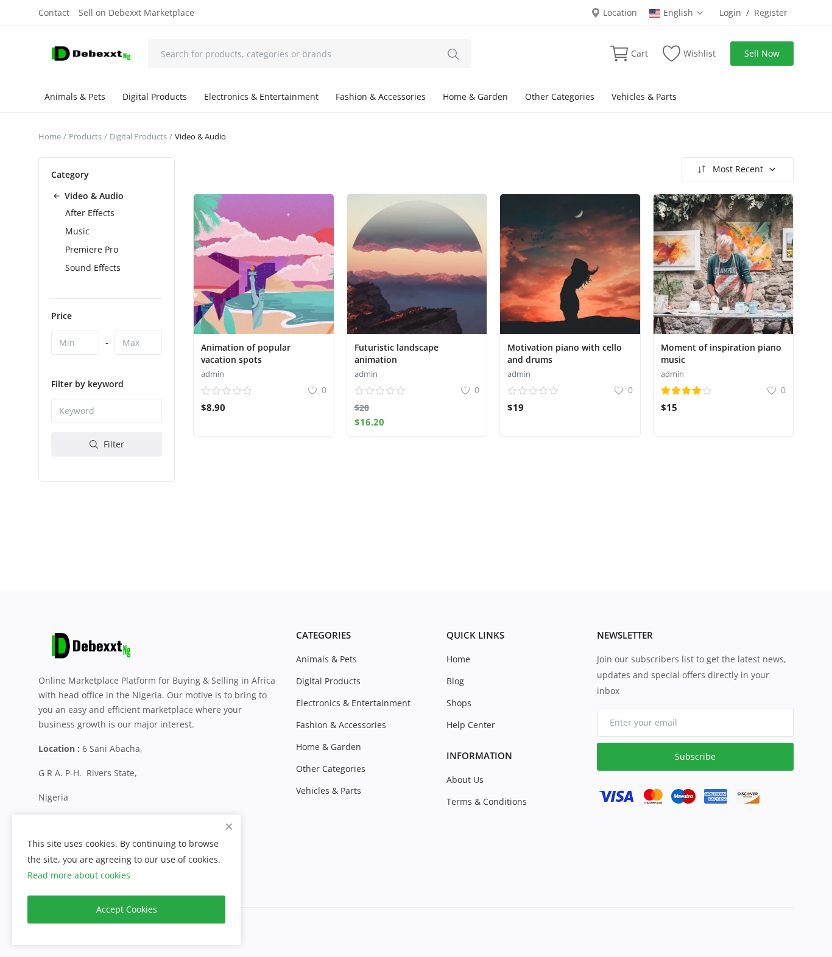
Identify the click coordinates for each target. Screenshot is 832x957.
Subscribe (695, 756)
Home (49, 136)
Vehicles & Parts (644, 96)
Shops (458, 703)
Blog (455, 681)
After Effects (90, 213)
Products (85, 136)
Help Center (470, 725)
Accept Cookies (126, 909)
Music (77, 231)
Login (730, 12)
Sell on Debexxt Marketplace (136, 12)
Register (771, 12)
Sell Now (762, 53)
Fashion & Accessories (381, 96)
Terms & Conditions (486, 801)
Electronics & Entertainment (261, 96)
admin (212, 373)
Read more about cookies (78, 875)
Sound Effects (93, 267)
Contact (53, 12)
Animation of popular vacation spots (246, 353)
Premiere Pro (91, 249)
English (679, 12)
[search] (453, 54)
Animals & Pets (74, 96)
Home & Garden (475, 96)
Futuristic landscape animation (396, 353)
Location (619, 12)
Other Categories (559, 96)
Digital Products (154, 96)
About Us (465, 779)
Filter (112, 444)
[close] (229, 826)
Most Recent (738, 169)
